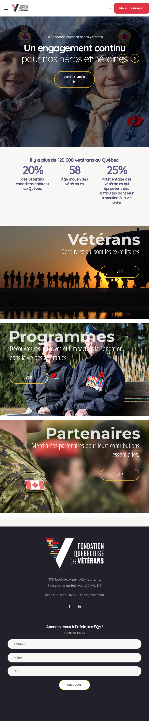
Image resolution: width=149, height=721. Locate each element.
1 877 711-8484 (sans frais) (85, 595)
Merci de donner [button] (131, 8)
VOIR (120, 271)
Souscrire (74, 684)
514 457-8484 (54, 595)
